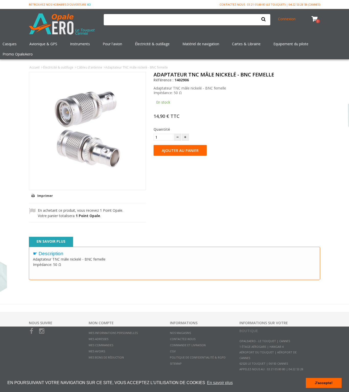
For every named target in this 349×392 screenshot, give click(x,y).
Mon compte (101, 322)
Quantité (162, 129)
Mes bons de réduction (106, 357)
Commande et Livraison (188, 345)
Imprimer (45, 195)
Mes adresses (98, 339)
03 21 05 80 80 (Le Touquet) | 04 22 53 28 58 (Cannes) (283, 4)
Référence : (163, 79)
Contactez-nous (232, 4)
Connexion (287, 18)
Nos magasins (180, 333)
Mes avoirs (97, 351)
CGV (173, 351)
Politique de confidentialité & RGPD (198, 357)
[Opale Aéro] (62, 24)
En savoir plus (51, 241)
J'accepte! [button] (324, 383)
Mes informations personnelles (113, 333)
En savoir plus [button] (220, 382)
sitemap (176, 363)
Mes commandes (101, 345)
